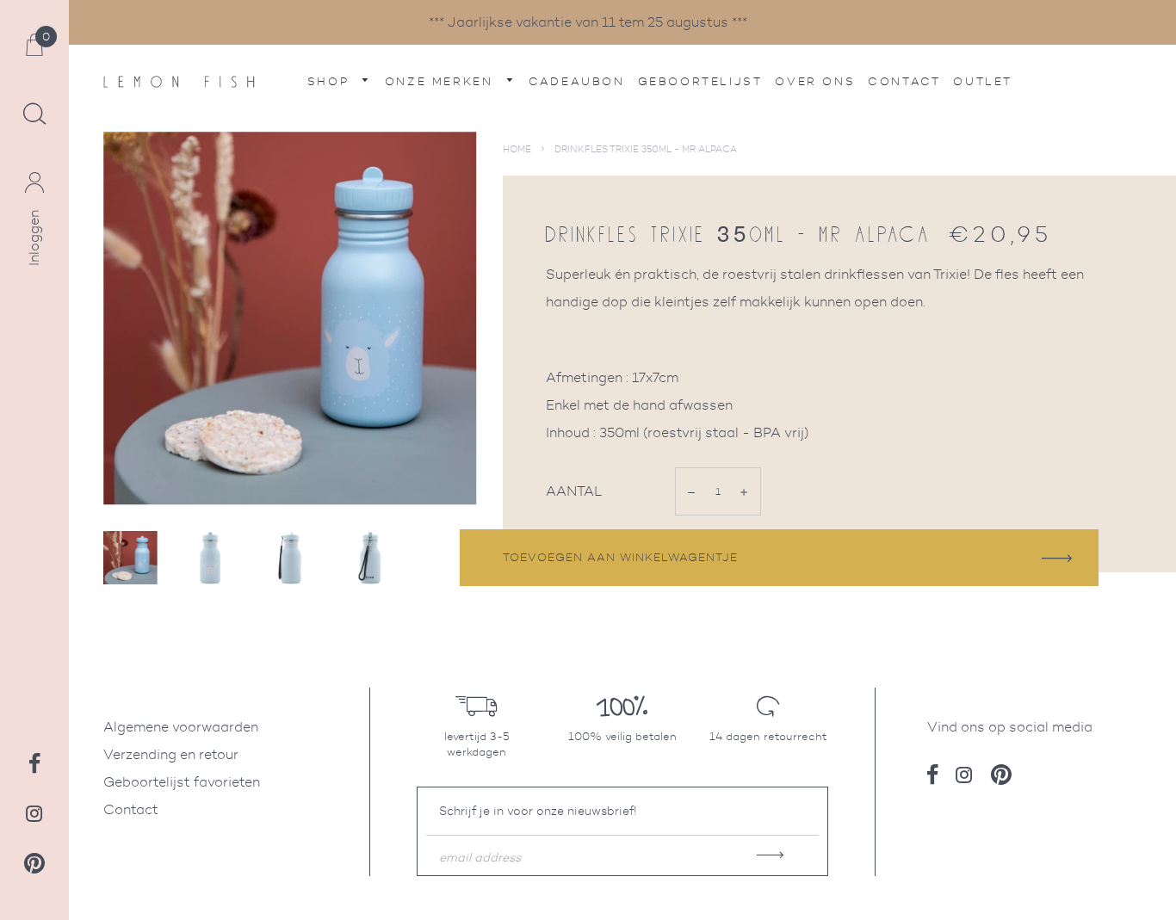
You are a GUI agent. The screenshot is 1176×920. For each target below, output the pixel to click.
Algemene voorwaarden (180, 727)
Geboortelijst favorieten (181, 782)
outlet (982, 81)
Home (517, 149)
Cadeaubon (576, 81)
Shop (331, 81)
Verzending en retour (170, 754)
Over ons (815, 81)
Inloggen (34, 238)
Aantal (574, 491)
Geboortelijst (700, 81)
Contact (904, 81)
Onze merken (441, 81)
